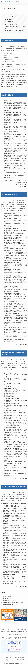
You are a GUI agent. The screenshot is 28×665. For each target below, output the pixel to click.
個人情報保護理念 (8, 19)
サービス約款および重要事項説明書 (16, 659)
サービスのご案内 (13, 657)
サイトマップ (18, 660)
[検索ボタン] (26, 1)
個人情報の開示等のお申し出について (13, 30)
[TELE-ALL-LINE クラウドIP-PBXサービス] (14, 1)
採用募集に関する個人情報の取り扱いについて (13, 602)
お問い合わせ (6, 659)
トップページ (6, 657)
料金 (18, 657)
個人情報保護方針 (8, 22)
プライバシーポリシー (11, 660)
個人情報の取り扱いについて (11, 24)
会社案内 (22, 657)
